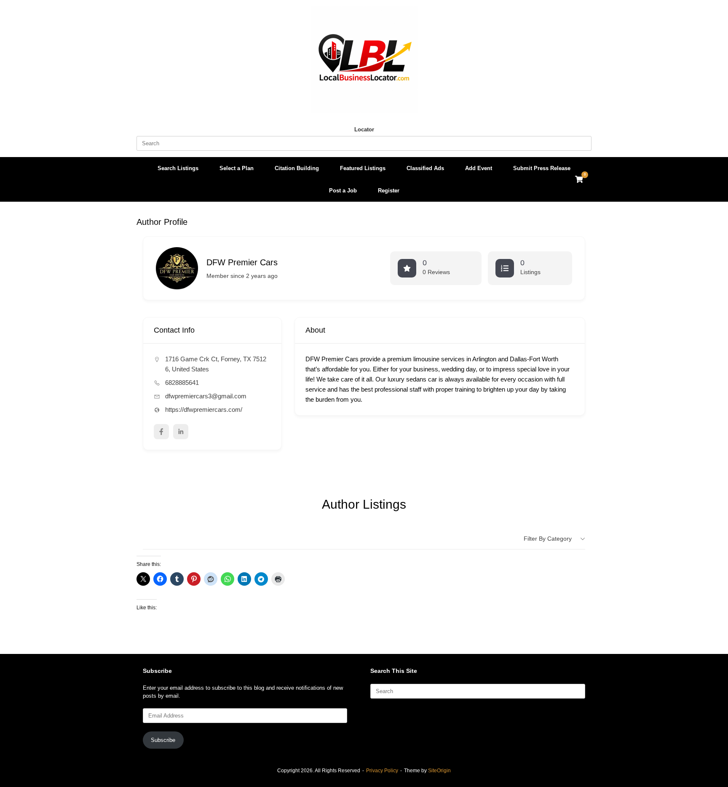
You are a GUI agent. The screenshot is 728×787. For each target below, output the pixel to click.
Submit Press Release (541, 168)
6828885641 (182, 382)
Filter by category (548, 538)
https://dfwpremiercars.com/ (203, 409)
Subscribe (163, 740)
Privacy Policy (382, 770)
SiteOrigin (439, 770)
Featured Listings (362, 168)
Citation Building (297, 168)
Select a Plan (236, 168)
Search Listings (178, 168)
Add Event (478, 168)
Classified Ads (425, 168)
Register (388, 190)
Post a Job (343, 190)
